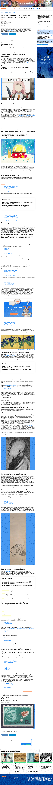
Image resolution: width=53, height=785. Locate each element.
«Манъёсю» (3, 184)
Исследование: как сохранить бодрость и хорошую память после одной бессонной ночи (44, 37)
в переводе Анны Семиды (27, 690)
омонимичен (29, 108)
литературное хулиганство (10, 385)
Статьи (14, 8)
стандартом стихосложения (10, 355)
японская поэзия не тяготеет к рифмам (27, 115)
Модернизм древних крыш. (17, 582)
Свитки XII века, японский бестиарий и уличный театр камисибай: (16, 207)
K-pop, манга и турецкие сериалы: (17, 203)
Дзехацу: (16, 367)
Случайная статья (39, 8)
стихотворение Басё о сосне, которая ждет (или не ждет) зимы (21, 628)
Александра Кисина (8, 12)
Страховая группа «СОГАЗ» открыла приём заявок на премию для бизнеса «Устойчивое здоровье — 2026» (44, 17)
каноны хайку (7, 571)
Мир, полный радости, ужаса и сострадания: (6, 767)
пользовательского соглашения (45, 782)
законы (38, 30)
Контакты (16, 777)
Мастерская (35, 9)
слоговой (28, 62)
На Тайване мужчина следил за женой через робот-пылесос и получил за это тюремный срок (43, 32)
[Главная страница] (3, 8)
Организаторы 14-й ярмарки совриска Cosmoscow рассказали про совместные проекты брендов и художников (44, 27)
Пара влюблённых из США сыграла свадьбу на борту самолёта (44, 42)
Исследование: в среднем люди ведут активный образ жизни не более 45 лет (43, 22)
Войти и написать (26, 744)
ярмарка (39, 24)
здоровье (39, 14)
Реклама (16, 776)
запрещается (32, 779)
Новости (25, 8)
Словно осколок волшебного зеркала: (33, 767)
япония (2, 12)
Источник (33, 349)
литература (9, 731)
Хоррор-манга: (46, 767)
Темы (15, 778)
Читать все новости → (42, 44)
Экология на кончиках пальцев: (16, 370)
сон (38, 35)
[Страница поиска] (51, 8)
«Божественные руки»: (20, 767)
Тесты (30, 8)
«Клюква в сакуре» (10, 30)
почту (33, 781)
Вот (1, 318)
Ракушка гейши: (17, 586)
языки (15, 731)
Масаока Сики (30, 425)
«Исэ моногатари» (4, 226)
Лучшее (20, 8)
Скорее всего (3, 506)
